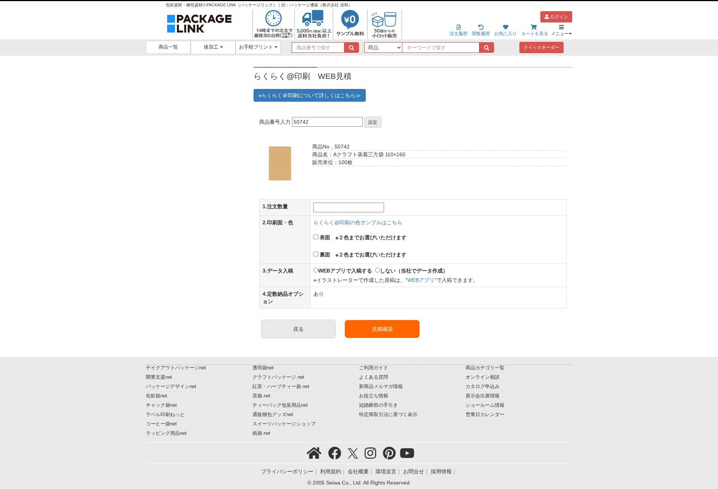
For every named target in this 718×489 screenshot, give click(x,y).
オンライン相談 (483, 377)
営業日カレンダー (485, 414)
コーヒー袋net (161, 424)
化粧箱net (156, 396)
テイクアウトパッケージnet (176, 367)
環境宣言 (385, 471)
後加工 (212, 47)
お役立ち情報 (373, 396)
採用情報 (441, 471)
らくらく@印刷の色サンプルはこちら (357, 222)
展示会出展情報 (483, 396)
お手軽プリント (256, 47)
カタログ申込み (483, 386)
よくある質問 (373, 377)
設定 (372, 122)
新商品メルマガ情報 (381, 386)
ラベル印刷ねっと (165, 414)
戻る (298, 329)
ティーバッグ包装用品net (280, 405)
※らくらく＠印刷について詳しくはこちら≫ (309, 95)
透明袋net (263, 367)
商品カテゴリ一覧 (485, 367)
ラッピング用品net (166, 433)
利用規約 (330, 471)
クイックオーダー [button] (541, 47)
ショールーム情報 (485, 405)
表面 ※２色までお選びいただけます (363, 237)
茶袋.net (261, 396)
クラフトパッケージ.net (278, 377)
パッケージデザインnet (171, 386)
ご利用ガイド (373, 367)
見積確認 (382, 329)
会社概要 (358, 471)
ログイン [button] (558, 16)
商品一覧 (168, 47)
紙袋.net (261, 433)
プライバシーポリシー (287, 471)
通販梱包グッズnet (272, 414)
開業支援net (159, 377)
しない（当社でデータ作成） (414, 271)
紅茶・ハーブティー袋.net (280, 386)
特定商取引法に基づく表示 (388, 414)
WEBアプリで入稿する (345, 271)
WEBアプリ (421, 280)
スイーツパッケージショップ (284, 424)
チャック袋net (161, 405)
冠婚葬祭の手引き (378, 405)
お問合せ (413, 471)
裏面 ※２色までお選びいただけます (363, 255)
